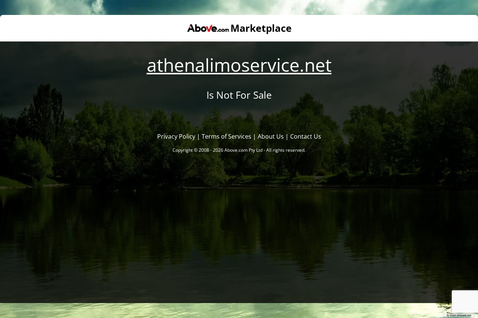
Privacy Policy (176, 136)
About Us (271, 136)
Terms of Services (226, 136)
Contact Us (305, 136)
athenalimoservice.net (239, 65)
